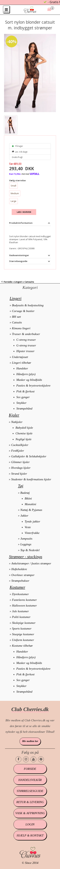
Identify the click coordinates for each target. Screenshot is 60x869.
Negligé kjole (24, 439)
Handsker (22, 368)
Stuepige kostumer (23, 634)
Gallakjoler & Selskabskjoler (28, 456)
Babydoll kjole (24, 427)
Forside (8, 281)
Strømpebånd (24, 408)
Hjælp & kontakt (30, 835)
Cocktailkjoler (19, 445)
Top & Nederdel (30, 550)
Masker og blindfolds (29, 379)
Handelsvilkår (30, 780)
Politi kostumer (21, 617)
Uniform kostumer (23, 640)
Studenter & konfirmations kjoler (31, 479)
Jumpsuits (26, 538)
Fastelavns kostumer (24, 599)
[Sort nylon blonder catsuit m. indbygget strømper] (30, 73)
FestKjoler (17, 450)
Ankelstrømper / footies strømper (31, 563)
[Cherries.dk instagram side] (26, 759)
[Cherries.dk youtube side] (33, 759)
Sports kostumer (22, 628)
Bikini (28, 498)
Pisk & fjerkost (25, 391)
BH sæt (16, 316)
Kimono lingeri (21, 328)
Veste (28, 527)
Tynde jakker (32, 521)
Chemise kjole (24, 433)
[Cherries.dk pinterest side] (41, 759)
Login (30, 824)
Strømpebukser (20, 580)
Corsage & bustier (23, 311)
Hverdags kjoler (20, 467)
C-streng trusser (26, 339)
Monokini (30, 504)
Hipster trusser (25, 351)
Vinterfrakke (32, 533)
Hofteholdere (19, 569)
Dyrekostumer (20, 594)
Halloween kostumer (24, 605)
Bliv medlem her (30, 741)
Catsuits (17, 322)
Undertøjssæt (20, 357)
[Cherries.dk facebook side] (18, 759)
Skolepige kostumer (24, 622)
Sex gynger (23, 397)
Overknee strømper (22, 575)
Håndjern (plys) (26, 374)
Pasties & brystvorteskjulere (33, 385)
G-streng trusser (26, 345)
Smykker (21, 402)
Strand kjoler (19, 473)
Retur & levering (30, 802)
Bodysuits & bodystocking (28, 305)
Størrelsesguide (30, 791)
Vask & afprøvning (30, 813)
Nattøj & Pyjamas (31, 510)
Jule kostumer (20, 611)
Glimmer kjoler (20, 462)
